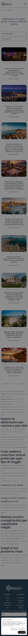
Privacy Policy (9, 626)
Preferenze (22, 629)
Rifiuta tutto (14, 629)
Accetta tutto (22, 632)
